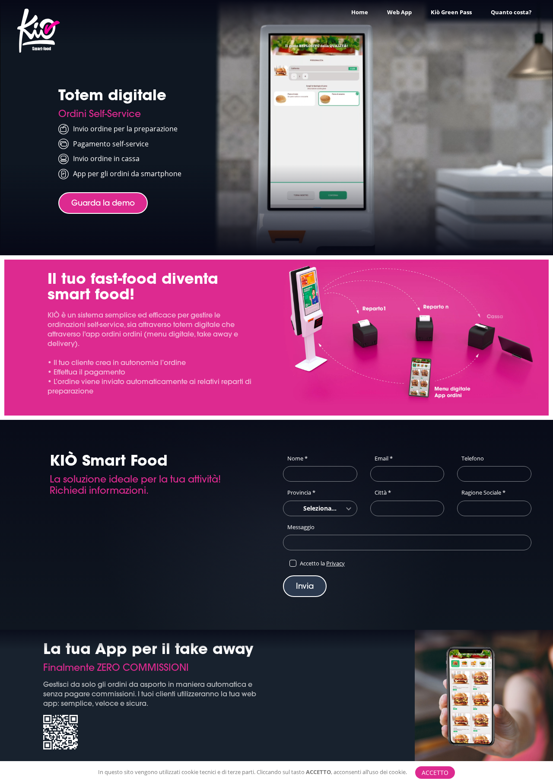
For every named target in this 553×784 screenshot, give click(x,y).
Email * (384, 458)
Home (359, 12)
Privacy (335, 563)
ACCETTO (435, 772)
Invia (305, 586)
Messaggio (301, 527)
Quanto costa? (511, 12)
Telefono (472, 458)
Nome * (297, 458)
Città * (383, 492)
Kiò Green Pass (451, 12)
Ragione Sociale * (483, 492)
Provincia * (301, 492)
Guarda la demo (103, 203)
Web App (399, 12)
